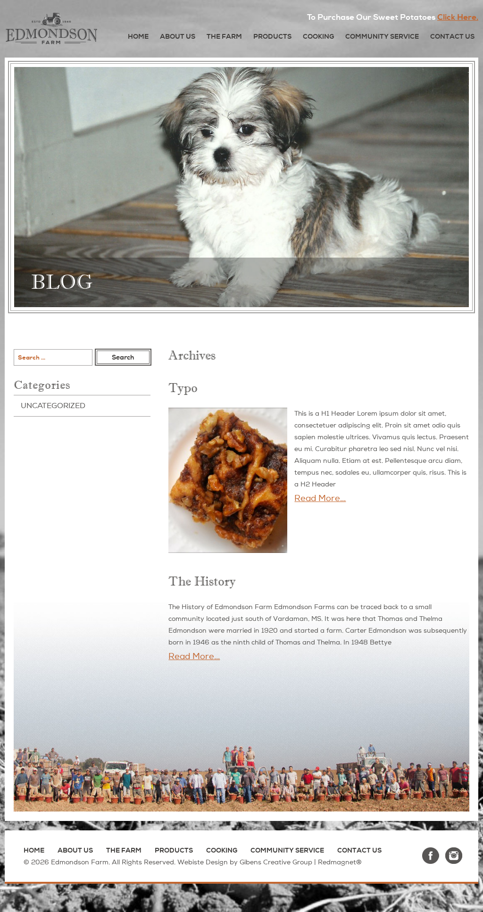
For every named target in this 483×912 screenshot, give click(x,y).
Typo (183, 388)
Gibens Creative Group (276, 862)
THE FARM (224, 37)
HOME (138, 37)
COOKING (318, 37)
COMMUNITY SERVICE (382, 37)
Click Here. (457, 17)
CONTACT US (452, 37)
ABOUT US (177, 37)
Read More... (320, 498)
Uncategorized (53, 405)
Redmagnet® (340, 862)
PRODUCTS (272, 37)
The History (202, 581)
